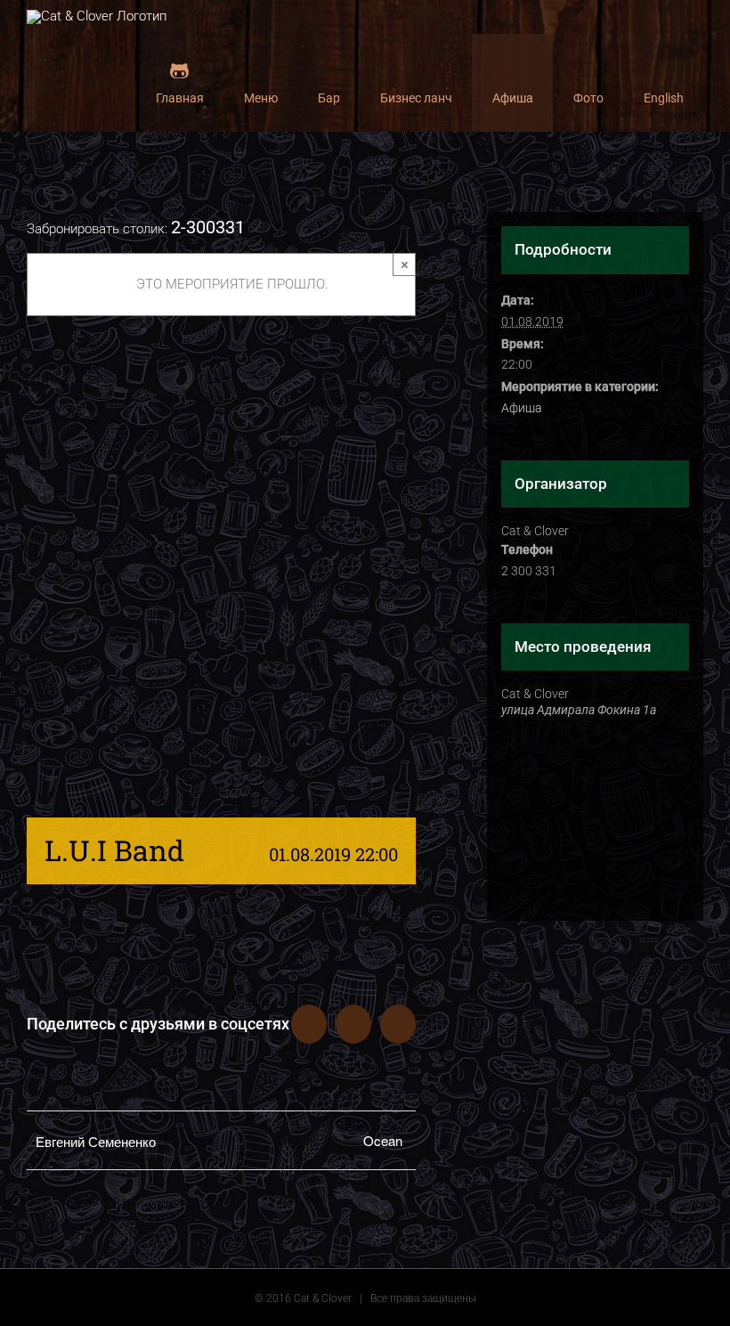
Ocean (382, 1140)
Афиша (521, 408)
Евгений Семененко (96, 1141)
